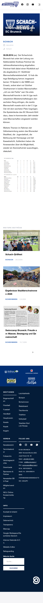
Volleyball (22, 419)
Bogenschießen (8, 399)
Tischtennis (23, 410)
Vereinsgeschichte (8, 461)
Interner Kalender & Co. (11, 541)
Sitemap (6, 529)
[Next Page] (33, 352)
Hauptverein (8, 418)
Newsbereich (8, 445)
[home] (10, 4)
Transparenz (8, 525)
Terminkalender (8, 450)
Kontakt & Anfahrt (10, 512)
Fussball (6, 409)
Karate (5, 422)
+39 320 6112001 (28, 459)
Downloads (7, 467)
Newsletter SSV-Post (8, 479)
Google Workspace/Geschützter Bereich (12, 534)
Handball (6, 414)
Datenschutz (8, 520)
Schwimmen (24, 402)
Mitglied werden (8, 486)
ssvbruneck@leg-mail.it (29, 465)
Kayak (5, 426)
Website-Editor (9, 547)
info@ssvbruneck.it (30, 462)
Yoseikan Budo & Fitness (24, 424)
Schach (22, 398)
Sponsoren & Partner (8, 472)
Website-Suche (8, 556)
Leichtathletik (24, 393)
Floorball (6, 405)
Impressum (7, 516)
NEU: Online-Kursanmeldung (8, 495)
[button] (39, 4)
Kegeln (6, 431)
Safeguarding (8, 551)
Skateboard (23, 406)
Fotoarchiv (7, 456)
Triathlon (22, 415)
